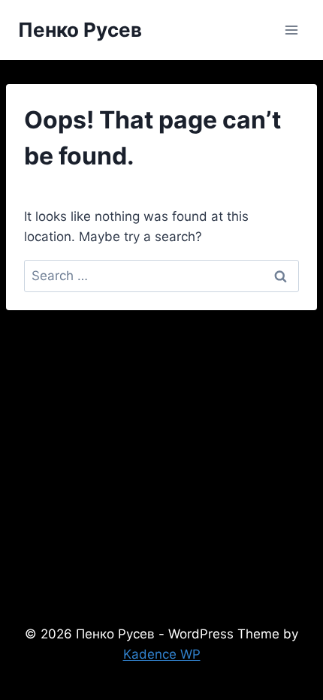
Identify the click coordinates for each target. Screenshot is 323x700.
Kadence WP (162, 654)
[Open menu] (291, 29)
